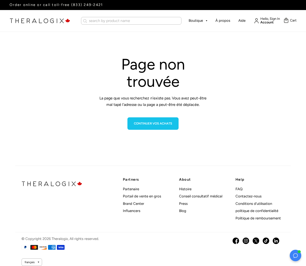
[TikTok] (266, 241)
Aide (242, 20)
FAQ (239, 189)
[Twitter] (256, 241)
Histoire (185, 189)
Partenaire (131, 189)
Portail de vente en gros (142, 196)
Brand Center (133, 203)
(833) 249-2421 (87, 5)
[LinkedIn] (276, 241)
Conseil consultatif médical (200, 196)
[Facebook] (236, 241)
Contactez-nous (248, 196)
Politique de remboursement (258, 218)
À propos (222, 20)
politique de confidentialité (256, 211)
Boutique (196, 20)
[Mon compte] (255, 21)
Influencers (131, 211)
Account (267, 22)
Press (183, 203)
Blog (182, 211)
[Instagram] (246, 241)
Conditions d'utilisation (253, 203)
